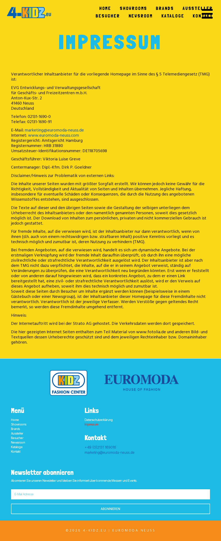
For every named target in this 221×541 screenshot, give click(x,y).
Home (105, 8)
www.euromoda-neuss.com (53, 136)
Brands (165, 8)
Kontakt (203, 16)
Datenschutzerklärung (98, 420)
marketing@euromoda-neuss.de (54, 131)
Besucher (108, 16)
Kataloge (172, 16)
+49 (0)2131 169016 (100, 447)
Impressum (91, 424)
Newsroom (141, 16)
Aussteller (198, 8)
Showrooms (133, 8)
